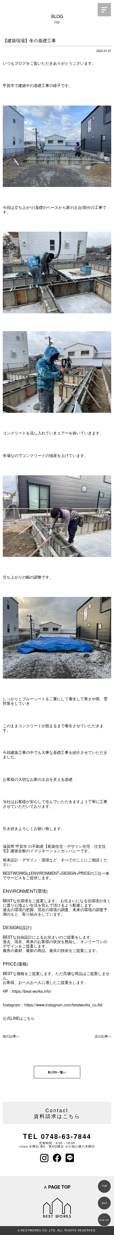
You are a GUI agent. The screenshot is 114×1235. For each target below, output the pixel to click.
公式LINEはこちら (19, 1018)
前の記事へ (11, 1036)
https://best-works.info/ (31, 991)
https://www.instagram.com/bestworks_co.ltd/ (63, 1005)
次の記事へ (103, 1036)
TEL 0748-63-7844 (57, 1136)
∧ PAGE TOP (57, 1187)
